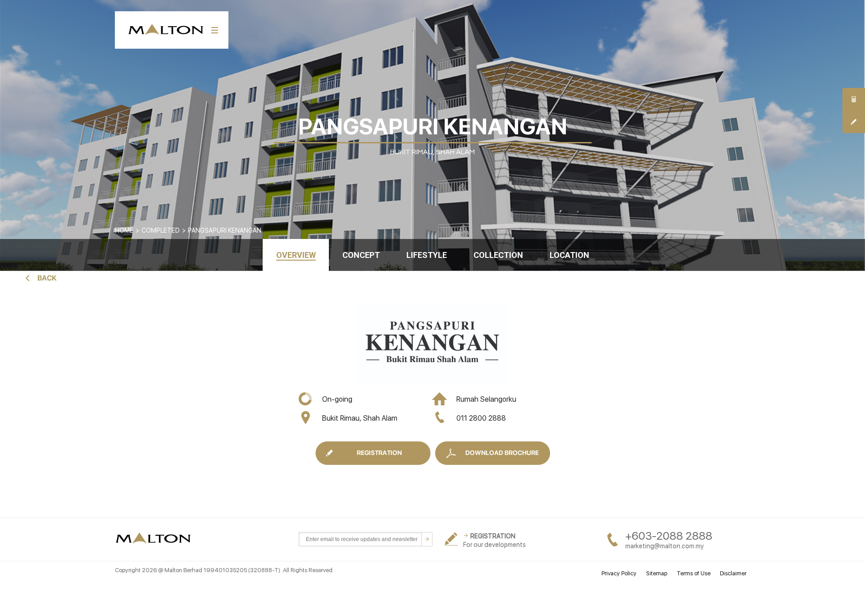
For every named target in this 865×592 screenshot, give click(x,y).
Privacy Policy (619, 573)
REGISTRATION (492, 536)
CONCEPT (361, 255)
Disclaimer (733, 573)
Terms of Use (693, 573)
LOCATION (569, 255)
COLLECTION (498, 255)
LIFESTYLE (426, 255)
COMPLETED (160, 230)
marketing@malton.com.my (664, 546)
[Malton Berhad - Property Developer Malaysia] (155, 538)
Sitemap (656, 573)
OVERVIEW (296, 255)
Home (124, 230)
